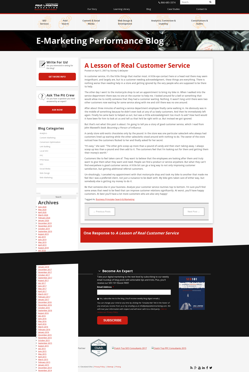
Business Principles (105, 199)
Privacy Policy (99, 367)
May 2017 (42, 288)
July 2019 (42, 237)
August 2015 (43, 346)
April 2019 (42, 245)
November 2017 (45, 272)
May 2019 (42, 242)
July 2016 (42, 316)
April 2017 (42, 291)
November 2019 (45, 226)
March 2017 (43, 294)
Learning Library (121, 9)
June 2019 (42, 239)
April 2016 (42, 324)
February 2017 (44, 297)
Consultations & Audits (199, 22)
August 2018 (43, 247)
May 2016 (42, 321)
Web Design (45, 173)
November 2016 (45, 305)
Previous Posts (101, 211)
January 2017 (43, 299)
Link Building (45, 146)
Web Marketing (46, 177)
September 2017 (45, 277)
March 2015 (43, 359)
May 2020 (42, 209)
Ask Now (57, 109)
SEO (41, 164)
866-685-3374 (167, 2)
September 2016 (45, 310)
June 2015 (42, 351)
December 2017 (45, 269)
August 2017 (43, 280)
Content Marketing (47, 137)
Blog (148, 9)
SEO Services (44, 22)
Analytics (43, 133)
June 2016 (42, 318)
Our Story (92, 9)
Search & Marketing (124, 199)
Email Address (105, 287)
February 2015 (44, 362)
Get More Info (57, 76)
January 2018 (43, 267)
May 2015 (42, 354)
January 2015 (43, 365)
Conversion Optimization (50, 142)
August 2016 (43, 313)
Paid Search (65, 22)
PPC (41, 155)
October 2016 (44, 307)
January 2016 (43, 332)
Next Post (194, 211)
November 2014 (45, 370)
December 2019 (45, 223)
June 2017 (42, 286)
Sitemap (110, 367)
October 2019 (44, 228)
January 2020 (43, 220)
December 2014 (45, 367)
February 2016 (44, 329)
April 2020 (42, 212)
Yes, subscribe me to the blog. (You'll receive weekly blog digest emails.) (129, 298)
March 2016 (43, 327)
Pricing (118, 367)
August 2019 (43, 234)
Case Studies (173, 9)
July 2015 (42, 348)
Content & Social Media (91, 22)
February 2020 (44, 218)
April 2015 (42, 357)
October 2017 (44, 275)
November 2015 (45, 337)
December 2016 (45, 302)
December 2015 (45, 335)
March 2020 (43, 215)
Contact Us (201, 9)
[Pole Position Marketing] (56, 5)
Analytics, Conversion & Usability (163, 22)
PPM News (44, 160)
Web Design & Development (125, 22)
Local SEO (44, 151)
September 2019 (45, 231)
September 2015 (45, 343)
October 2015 (44, 340)
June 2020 (42, 207)
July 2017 (42, 283)
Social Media (45, 168)
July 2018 (42, 250)
